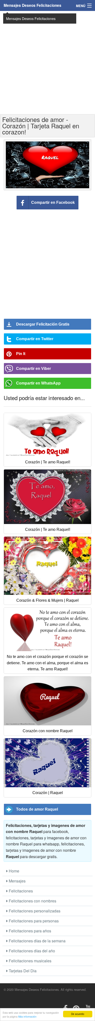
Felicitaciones (20, 891)
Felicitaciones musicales (29, 961)
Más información (27, 1016)
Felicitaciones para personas (33, 921)
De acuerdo (77, 1014)
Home (13, 871)
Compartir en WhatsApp (38, 383)
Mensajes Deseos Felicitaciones (32, 5)
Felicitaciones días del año (31, 951)
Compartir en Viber (33, 368)
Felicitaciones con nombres (32, 901)
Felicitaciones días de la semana (37, 941)
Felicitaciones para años (29, 931)
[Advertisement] (47, 62)
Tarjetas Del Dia (22, 971)
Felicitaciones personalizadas (34, 911)
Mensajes (17, 881)
